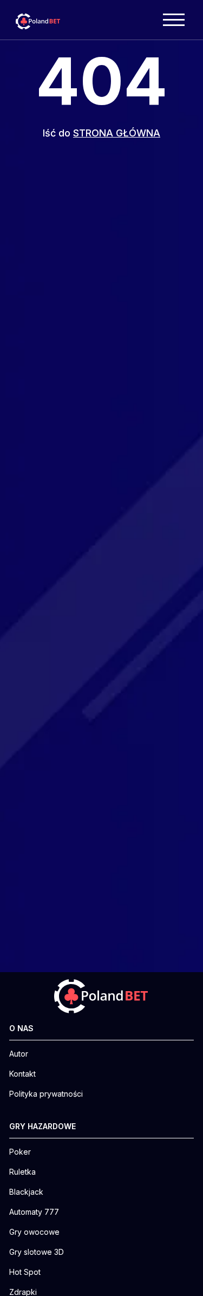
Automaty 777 (34, 1212)
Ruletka (22, 1172)
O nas (21, 1028)
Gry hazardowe (42, 1126)
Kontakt (22, 1074)
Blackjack (26, 1192)
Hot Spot (25, 1272)
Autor (18, 1054)
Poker (20, 1152)
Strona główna (116, 133)
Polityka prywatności (46, 1094)
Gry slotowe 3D (36, 1252)
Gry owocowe (34, 1232)
